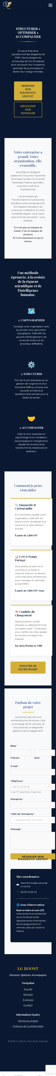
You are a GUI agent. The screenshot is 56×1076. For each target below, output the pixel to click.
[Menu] (50, 5)
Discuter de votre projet (28, 667)
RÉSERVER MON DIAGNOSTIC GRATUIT (33, 857)
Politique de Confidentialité (28, 1026)
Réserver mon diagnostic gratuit (28, 90)
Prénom (15, 758)
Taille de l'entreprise (23, 814)
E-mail (15, 766)
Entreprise (17, 799)
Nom (37, 758)
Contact (28, 1005)
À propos (28, 999)
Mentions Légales (28, 1020)
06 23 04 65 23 (29, 892)
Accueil (28, 989)
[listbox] (33, 820)
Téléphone (17, 781)
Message (16, 829)
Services (28, 994)
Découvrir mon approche (28, 109)
